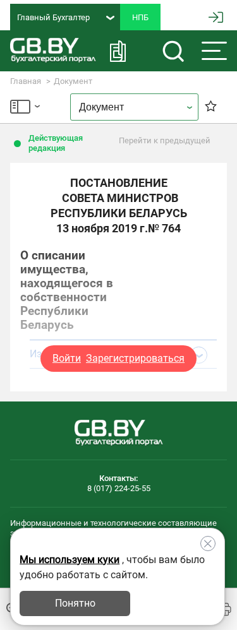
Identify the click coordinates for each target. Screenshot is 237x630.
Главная (25, 81)
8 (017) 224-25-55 (118, 488)
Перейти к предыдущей (164, 140)
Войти (66, 358)
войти (216, 17)
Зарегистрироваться (135, 358)
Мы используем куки (69, 560)
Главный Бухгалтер (53, 17)
